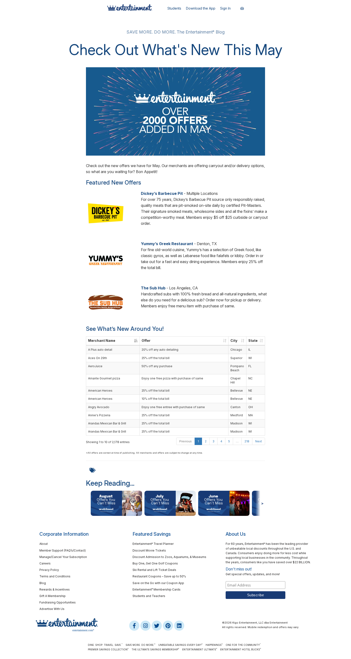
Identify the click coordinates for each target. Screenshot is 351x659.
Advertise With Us (51, 609)
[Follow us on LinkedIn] (179, 625)
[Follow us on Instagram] (145, 625)
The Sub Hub (153, 288)
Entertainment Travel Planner (153, 544)
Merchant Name (101, 341)
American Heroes (100, 390)
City (233, 341)
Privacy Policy (49, 570)
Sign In (225, 8)
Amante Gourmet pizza (104, 378)
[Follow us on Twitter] (157, 625)
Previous (185, 441)
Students (174, 8)
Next (258, 441)
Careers (45, 563)
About (43, 544)
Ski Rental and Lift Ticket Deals (154, 570)
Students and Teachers (149, 596)
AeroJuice (95, 366)
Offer (146, 341)
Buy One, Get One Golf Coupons (155, 563)
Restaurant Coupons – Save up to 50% (159, 576)
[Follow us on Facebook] (134, 625)
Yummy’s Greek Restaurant (167, 243)
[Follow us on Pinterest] (168, 625)
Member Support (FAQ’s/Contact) (62, 550)
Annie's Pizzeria (99, 415)
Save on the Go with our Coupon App (158, 583)
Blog (42, 583)
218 (247, 441)
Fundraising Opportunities (57, 602)
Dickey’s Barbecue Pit (162, 193)
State (253, 341)
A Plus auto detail (100, 349)
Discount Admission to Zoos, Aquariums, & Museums (169, 557)
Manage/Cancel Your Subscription (63, 557)
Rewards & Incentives (54, 589)
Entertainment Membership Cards (157, 589)
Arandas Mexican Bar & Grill (107, 423)
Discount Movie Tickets (149, 550)
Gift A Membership (52, 596)
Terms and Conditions (54, 576)
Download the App (200, 8)
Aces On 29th (97, 358)
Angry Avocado (98, 407)
